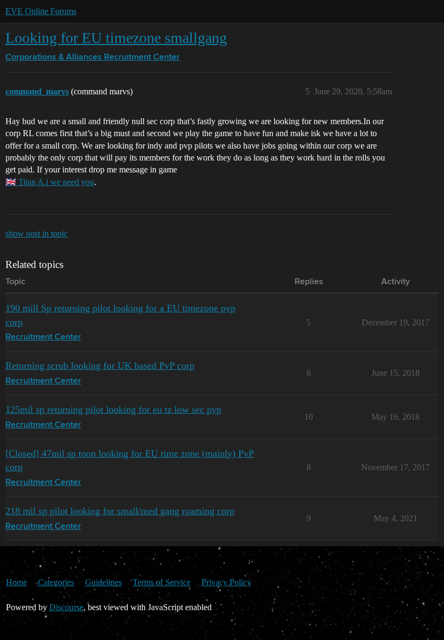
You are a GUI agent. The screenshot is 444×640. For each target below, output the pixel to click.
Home (16, 582)
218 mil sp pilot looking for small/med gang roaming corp (119, 510)
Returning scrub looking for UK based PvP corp (99, 365)
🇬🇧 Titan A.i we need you (49, 182)
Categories (56, 582)
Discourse (66, 607)
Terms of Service (162, 582)
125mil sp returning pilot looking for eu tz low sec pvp (113, 409)
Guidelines (103, 582)
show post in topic (36, 233)
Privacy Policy (226, 582)
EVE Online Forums (40, 11)
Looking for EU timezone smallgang (116, 37)
